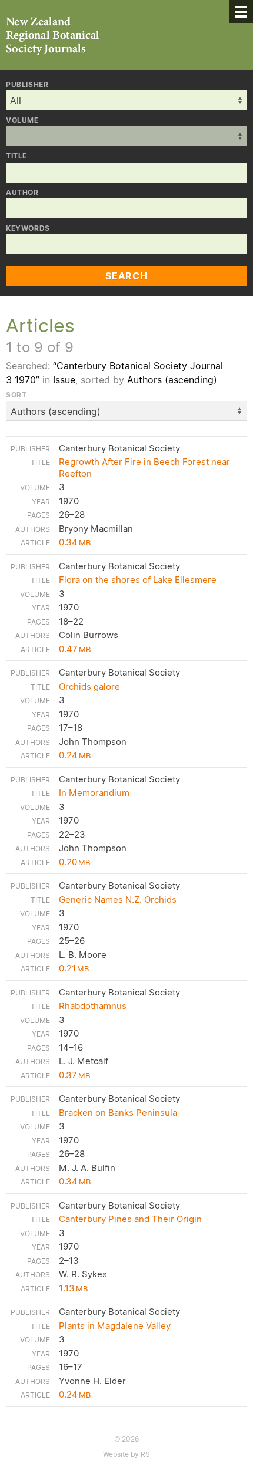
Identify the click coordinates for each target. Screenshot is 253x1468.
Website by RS (126, 1454)
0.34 (75, 542)
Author (22, 192)
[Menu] (241, 11)
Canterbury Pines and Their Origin (130, 1218)
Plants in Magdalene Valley (115, 1325)
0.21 (74, 968)
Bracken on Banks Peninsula (118, 1112)
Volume (22, 120)
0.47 (75, 648)
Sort (16, 395)
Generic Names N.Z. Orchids (118, 899)
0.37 (74, 1075)
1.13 (73, 1288)
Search (126, 276)
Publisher (27, 84)
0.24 (75, 755)
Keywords (28, 228)
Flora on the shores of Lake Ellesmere (138, 579)
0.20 (74, 862)
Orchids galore (89, 686)
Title (16, 156)
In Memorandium (94, 792)
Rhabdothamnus (92, 1005)
